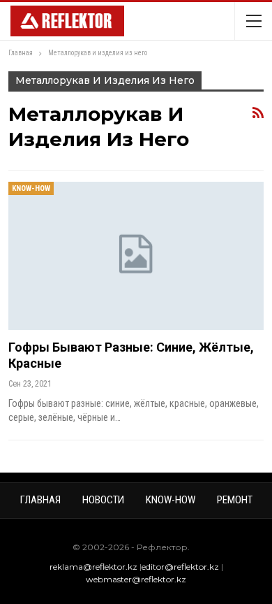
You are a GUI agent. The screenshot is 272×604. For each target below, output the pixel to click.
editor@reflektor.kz (180, 566)
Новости (103, 500)
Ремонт (234, 500)
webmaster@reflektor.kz (136, 579)
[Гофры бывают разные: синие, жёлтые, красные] (136, 256)
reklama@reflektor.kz (93, 566)
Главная (40, 500)
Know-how (31, 188)
